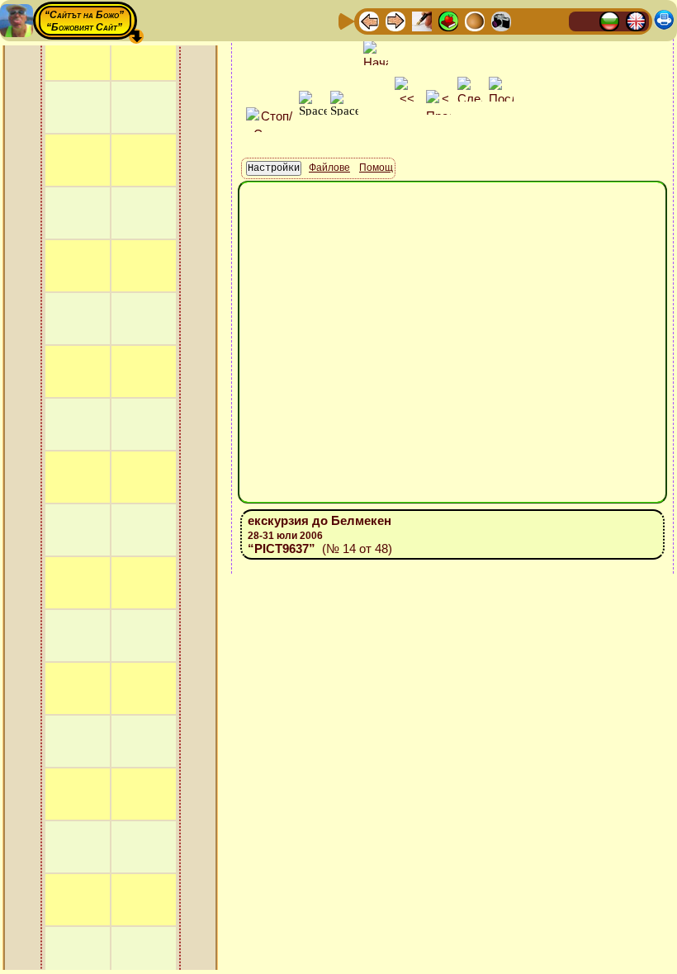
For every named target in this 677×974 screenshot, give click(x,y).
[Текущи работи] (475, 20)
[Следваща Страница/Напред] (395, 20)
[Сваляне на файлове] (527, 20)
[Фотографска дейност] (501, 20)
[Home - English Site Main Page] (636, 20)
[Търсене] (554, 20)
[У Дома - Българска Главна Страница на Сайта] (609, 20)
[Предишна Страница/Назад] (369, 20)
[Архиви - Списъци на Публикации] (422, 20)
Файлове (329, 167)
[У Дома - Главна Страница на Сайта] (583, 20)
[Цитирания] (448, 20)
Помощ (376, 167)
